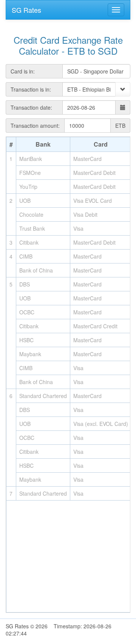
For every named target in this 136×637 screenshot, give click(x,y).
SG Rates (26, 10)
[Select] (122, 89)
